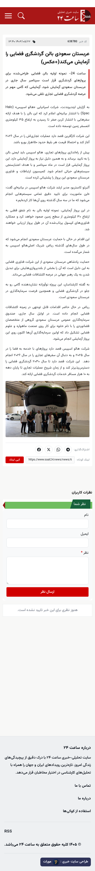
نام (86, 515)
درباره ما (84, 798)
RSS (8, 832)
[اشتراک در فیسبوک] (39, 450)
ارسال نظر (47, 592)
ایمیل (85, 534)
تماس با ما (83, 786)
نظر (85, 553)
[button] (21, 15)
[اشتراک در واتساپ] (58, 450)
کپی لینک (14, 460)
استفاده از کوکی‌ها (77, 811)
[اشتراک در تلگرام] (68, 450)
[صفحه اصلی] (74, 16)
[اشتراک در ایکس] (49, 450)
